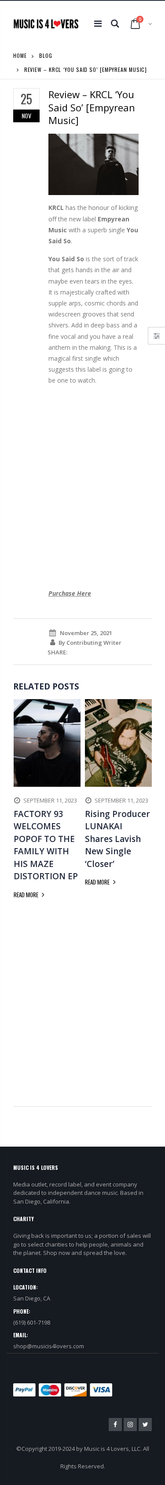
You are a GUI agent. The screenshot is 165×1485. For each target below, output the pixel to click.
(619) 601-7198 (31, 1322)
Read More (27, 894)
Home (20, 55)
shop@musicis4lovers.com (48, 1346)
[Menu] (98, 23)
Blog (45, 55)
